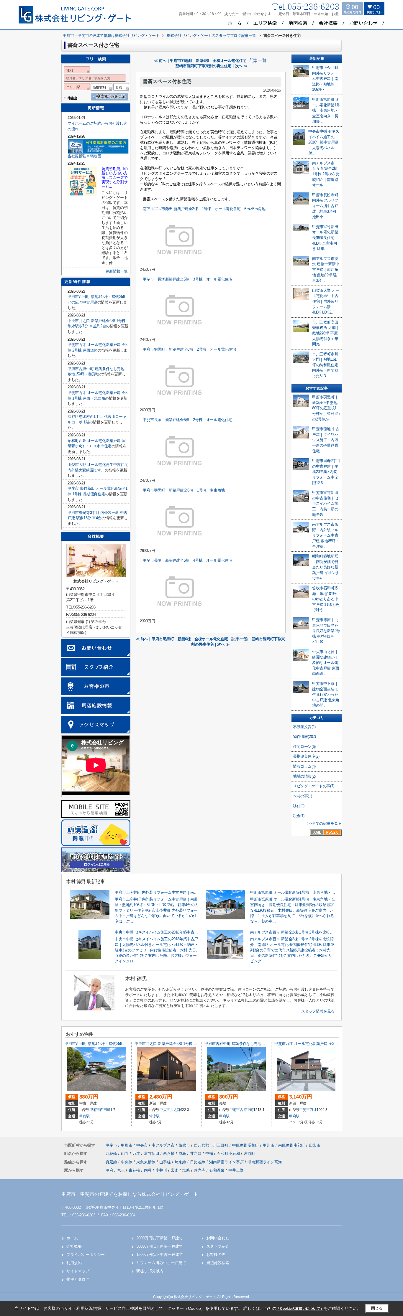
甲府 (109, 1170)
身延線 (112, 1162)
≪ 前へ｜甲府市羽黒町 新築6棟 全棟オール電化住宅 (200, 60)
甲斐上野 (236, 1170)
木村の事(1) (302, 796)
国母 (148, 1170)
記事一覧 (258, 60)
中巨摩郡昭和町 (245, 1145)
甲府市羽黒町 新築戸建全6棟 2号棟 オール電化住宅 (189, 349)
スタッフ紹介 (217, 1246)
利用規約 (74, 1263)
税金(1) (298, 816)
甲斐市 (304, 1110)
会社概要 (74, 1246)
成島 (182, 1153)
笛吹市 (184, 1145)
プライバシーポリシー (85, 1254)
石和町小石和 (229, 1153)
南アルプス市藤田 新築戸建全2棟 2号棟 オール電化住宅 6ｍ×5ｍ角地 (204, 209)
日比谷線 (198, 1162)
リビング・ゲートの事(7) (313, 786)
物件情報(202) (304, 736)
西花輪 (112, 1153)
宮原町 (249, 1153)
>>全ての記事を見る (324, 823)
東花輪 (134, 1170)
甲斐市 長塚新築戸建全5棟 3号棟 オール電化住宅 (187, 279)
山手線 (165, 1162)
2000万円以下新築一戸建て (159, 1238)
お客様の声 (215, 1254)
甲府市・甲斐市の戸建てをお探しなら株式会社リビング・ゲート (129, 1194)
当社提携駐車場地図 (84, 156)
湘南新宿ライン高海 (265, 1162)
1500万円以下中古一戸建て (159, 1254)
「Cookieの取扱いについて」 (300, 1309)
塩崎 (186, 1170)
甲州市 (268, 1145)
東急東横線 (146, 1162)
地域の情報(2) (304, 776)
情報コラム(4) (304, 766)
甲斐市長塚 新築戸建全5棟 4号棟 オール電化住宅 (187, 560)
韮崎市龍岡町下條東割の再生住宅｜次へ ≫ (211, 66)
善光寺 (199, 1170)
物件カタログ (77, 1279)
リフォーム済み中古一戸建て (161, 1263)
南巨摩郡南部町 (291, 1145)
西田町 (105, 1110)
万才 (313, 1110)
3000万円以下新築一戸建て (159, 1246)
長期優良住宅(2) (306, 756)
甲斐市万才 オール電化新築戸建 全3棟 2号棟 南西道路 (319, 1043)
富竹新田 (152, 1153)
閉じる (377, 1308)
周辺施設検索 (217, 1263)
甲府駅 (84, 1116)
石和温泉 (217, 1170)
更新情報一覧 (116, 271)
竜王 (121, 1170)
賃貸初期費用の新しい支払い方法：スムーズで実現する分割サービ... (114, 177)
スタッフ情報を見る (318, 1011)
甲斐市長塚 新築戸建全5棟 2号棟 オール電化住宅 (187, 420)
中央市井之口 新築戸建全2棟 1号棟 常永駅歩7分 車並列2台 (183, 1043)
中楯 (209, 1153)
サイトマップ (77, 1271)
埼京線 (181, 1162)
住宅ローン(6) (304, 746)
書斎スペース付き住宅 (167, 81)
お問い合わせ (217, 1238)
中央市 (165, 1110)
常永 (174, 1170)
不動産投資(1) (304, 727)
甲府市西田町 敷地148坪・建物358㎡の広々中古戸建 (108, 1043)
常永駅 (154, 1116)
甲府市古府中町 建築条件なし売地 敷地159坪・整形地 (250, 1043)
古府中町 (247, 1110)
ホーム (72, 1238)
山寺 (125, 1153)
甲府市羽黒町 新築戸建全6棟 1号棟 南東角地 (184, 490)
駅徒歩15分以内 (149, 1271)
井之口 (175, 1110)
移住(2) (298, 806)
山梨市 (314, 1145)
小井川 (161, 1170)
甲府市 (95, 1110)
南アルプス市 (163, 1145)
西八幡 (169, 1153)
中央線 (127, 1162)
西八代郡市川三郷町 (211, 1145)
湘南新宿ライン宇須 (227, 1162)
